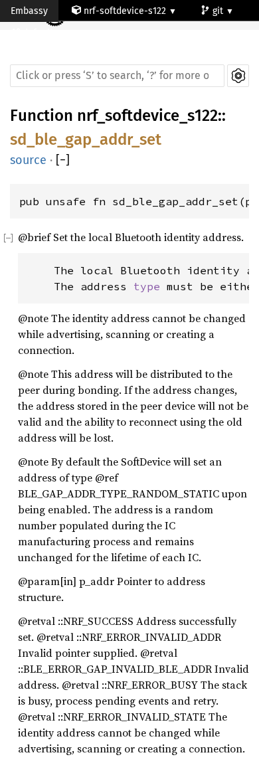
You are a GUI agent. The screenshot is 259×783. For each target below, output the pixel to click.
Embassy (29, 11)
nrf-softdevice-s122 (125, 11)
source (28, 160)
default (39, 33)
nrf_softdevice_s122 (147, 115)
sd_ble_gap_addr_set (85, 139)
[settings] (238, 75)
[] (63, 160)
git (219, 11)
